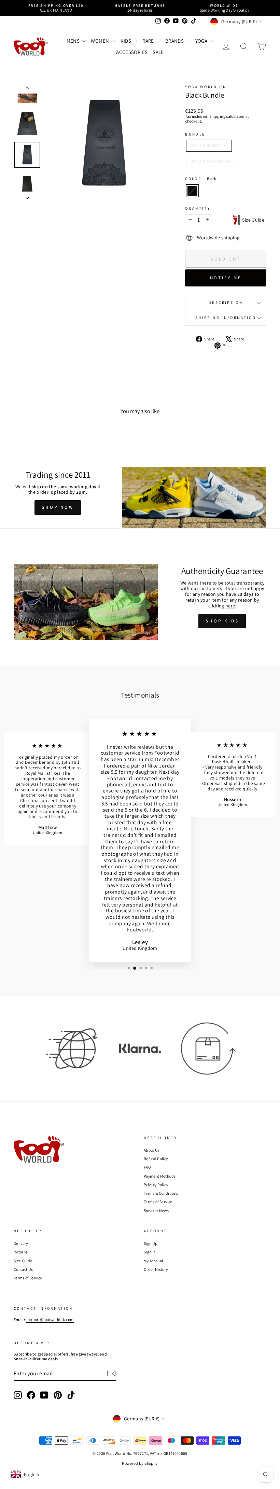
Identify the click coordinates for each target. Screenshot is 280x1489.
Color (200, 179)
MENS (74, 41)
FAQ (147, 1167)
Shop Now (57, 507)
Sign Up (150, 1243)
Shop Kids (222, 621)
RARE (148, 41)
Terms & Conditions (161, 1193)
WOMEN (100, 41)
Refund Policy (156, 1158)
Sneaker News (156, 1210)
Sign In (149, 1251)
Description (226, 302)
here (230, 606)
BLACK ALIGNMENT (212, 161)
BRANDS (175, 41)
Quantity (197, 208)
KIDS (126, 41)
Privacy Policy (156, 1184)
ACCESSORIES (132, 52)
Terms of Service (158, 1201)
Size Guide (252, 220)
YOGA (202, 41)
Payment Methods (160, 1176)
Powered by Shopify (140, 1463)
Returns (20, 1251)
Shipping (217, 116)
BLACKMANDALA (209, 145)
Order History (156, 1269)
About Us (152, 1150)
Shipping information (225, 317)
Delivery (21, 1243)
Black (192, 191)
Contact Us (23, 1269)
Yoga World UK (205, 86)
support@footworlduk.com (49, 1319)
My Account (154, 1260)
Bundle (195, 134)
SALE (158, 52)
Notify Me (226, 278)
